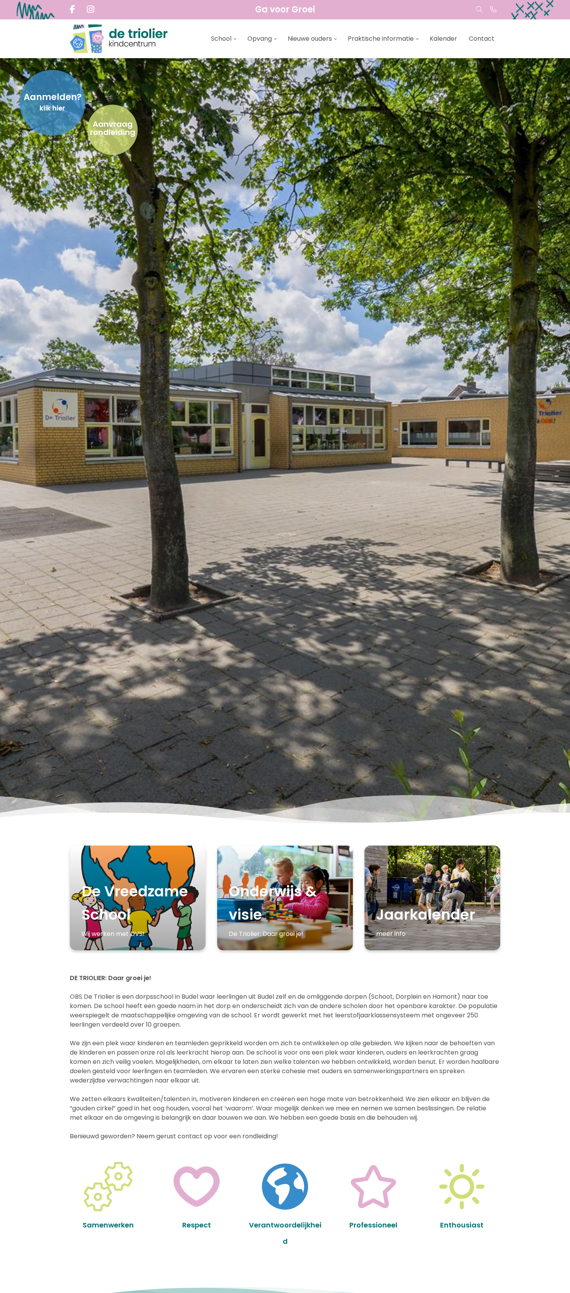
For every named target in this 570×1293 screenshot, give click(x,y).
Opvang (259, 38)
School (221, 38)
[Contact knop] (493, 9)
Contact (481, 38)
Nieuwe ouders (310, 38)
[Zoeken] (479, 9)
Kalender (443, 38)
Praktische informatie (381, 38)
